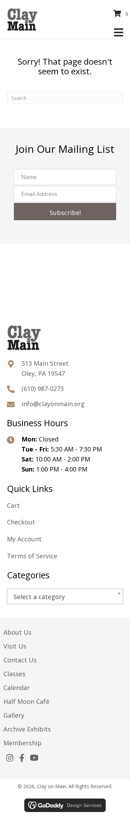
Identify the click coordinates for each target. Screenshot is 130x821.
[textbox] (65, 597)
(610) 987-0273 (42, 388)
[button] (65, 211)
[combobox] (65, 596)
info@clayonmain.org (53, 404)
